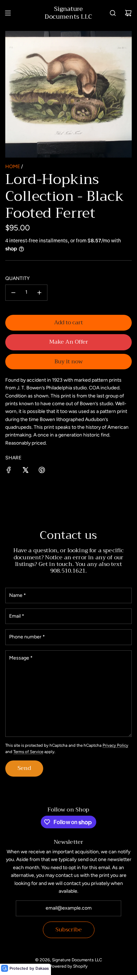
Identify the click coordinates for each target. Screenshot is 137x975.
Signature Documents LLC (68, 12)
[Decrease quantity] (13, 292)
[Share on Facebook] (9, 471)
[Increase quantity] (39, 292)
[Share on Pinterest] (42, 471)
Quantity (17, 278)
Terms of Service (28, 751)
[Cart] (128, 13)
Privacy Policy (115, 745)
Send (24, 768)
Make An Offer (68, 342)
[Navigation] (7, 13)
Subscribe (69, 930)
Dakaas (42, 968)
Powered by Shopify (68, 966)
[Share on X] (25, 471)
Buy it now (68, 362)
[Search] (112, 13)
